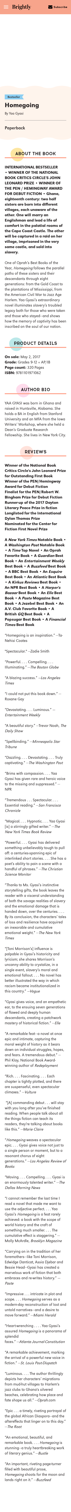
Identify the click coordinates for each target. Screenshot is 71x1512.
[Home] (23, 7)
